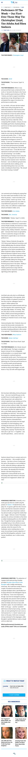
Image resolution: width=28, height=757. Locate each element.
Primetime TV (7, 7)
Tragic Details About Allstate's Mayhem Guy (20, 720)
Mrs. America (13, 215)
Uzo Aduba (16, 211)
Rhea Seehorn (17, 335)
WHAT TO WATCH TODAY (15, 681)
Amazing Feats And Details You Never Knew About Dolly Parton (20, 743)
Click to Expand (14, 695)
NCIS (23, 7)
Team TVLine (6, 30)
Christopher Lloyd (18, 55)
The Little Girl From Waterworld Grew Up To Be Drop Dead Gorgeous (6, 743)
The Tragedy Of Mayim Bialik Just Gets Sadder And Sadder (6, 721)
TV (2, 7)
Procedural (16, 7)
